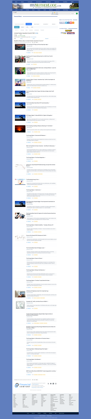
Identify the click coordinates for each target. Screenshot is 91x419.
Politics (14, 402)
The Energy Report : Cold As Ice (33, 189)
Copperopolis (53, 403)
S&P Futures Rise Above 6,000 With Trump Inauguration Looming (41, 371)
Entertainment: (44, 394)
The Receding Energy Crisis (33, 179)
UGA (36, 33)
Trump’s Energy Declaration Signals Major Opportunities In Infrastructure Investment (39, 314)
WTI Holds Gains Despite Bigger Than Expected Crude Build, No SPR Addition (40, 202)
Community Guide (34, 400)
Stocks (22, 27)
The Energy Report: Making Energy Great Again (37, 348)
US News (27, 9)
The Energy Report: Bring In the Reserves (36, 270)
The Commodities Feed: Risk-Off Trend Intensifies (38, 102)
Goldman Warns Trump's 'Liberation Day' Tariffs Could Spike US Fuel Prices (40, 80)
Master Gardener (53, 410)
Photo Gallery (71, 402)
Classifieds (65, 1)
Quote (21, 38)
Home (28, 413)
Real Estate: (53, 404)
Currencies (31, 30)
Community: (34, 394)
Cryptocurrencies (40, 374)
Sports (22, 1)
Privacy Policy (34, 387)
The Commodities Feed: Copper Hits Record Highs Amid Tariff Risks (40, 92)
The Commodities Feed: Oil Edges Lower (35, 247)
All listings (52, 395)
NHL (23, 403)
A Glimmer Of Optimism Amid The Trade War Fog (37, 291)
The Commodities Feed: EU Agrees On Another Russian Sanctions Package (41, 214)
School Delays (65, 9)
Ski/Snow (24, 398)
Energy (37, 52)
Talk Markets (29, 99)
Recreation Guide (34, 402)
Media (72, 1)
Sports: (24, 399)
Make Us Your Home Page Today (65, 19)
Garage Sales (62, 402)
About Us (33, 413)
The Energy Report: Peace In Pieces (34, 258)
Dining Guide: (53, 394)
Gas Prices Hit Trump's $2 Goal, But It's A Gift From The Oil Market (39, 57)
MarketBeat (29, 52)
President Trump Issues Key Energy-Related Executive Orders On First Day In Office (40, 327)
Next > (37, 42)
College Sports (25, 405)
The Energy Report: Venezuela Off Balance (36, 135)
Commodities (35, 99)
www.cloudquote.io (36, 384)
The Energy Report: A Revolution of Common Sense (38, 338)
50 (34, 42)
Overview (22, 30)
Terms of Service (42, 415)
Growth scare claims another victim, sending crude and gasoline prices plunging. (41, 129)
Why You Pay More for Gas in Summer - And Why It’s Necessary (41, 145)
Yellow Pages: (71, 404)
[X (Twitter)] (48, 385)
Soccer (24, 404)
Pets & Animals (62, 403)
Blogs (33, 399)
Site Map (44, 413)
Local (16, 9)
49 (32, 42)
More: (70, 394)
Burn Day (24, 395)
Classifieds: (62, 394)
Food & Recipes (43, 400)
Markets (16, 27)
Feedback (39, 413)
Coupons (70, 403)
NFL (23, 400)
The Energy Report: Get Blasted (33, 359)
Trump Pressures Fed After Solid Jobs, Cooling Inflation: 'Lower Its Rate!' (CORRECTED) (41, 68)
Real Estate (57, 1)
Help (55, 413)
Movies (42, 395)
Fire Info (33, 404)
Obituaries (58, 9)
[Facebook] (51, 385)
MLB (23, 401)
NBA (23, 402)
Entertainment (39, 1)
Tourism (72, 9)
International (36, 30)
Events (33, 395)
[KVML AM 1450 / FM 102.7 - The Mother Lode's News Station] (68, 30)
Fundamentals (53, 405)
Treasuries (42, 30)
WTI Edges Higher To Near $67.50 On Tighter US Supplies (39, 115)
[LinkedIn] (53, 385)
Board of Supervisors (72, 400)
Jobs (60, 395)
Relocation (52, 409)
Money (39, 9)
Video (70, 399)
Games (42, 399)
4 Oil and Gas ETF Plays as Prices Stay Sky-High (37, 44)
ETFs (27, 27)
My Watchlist (45, 24)
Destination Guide (34, 401)
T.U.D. (70, 401)
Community (30, 1)
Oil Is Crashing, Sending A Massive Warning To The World (39, 125)
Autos (61, 398)
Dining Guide (48, 1)
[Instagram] (56, 385)
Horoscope (43, 398)
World (33, 9)
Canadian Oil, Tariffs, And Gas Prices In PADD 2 (37, 301)
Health (33, 398)
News (16, 1)
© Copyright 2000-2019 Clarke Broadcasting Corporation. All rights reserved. (45, 417)
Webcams (51, 9)
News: (14, 394)
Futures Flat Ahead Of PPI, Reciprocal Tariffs (36, 235)
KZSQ (42, 404)
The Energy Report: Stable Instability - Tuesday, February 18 (40, 224)
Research (46, 38)
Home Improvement (54, 408)
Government (40, 52)
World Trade (38, 87)
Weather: (24, 394)
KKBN (42, 405)
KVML (42, 403)
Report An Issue (61, 413)
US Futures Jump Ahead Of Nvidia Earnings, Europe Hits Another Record (40, 165)
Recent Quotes (36, 24)
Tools (32, 27)
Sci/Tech (14, 405)
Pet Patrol (33, 403)
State (22, 9)
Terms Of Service (40, 387)
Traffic (44, 9)
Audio (70, 395)
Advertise (50, 413)
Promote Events (62, 400)
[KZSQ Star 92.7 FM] (63, 33)
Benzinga (29, 64)
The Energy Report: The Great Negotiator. (36, 157)
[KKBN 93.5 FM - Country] (71, 33)
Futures (44, 374)
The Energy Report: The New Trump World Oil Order (38, 280)
